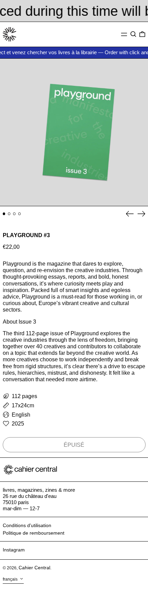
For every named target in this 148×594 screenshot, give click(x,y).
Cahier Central (34, 567)
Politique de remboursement (33, 533)
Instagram (14, 549)
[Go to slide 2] (9, 213)
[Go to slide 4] (19, 213)
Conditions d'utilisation (27, 525)
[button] (133, 34)
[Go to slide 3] (14, 213)
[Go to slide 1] (4, 213)
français (11, 579)
